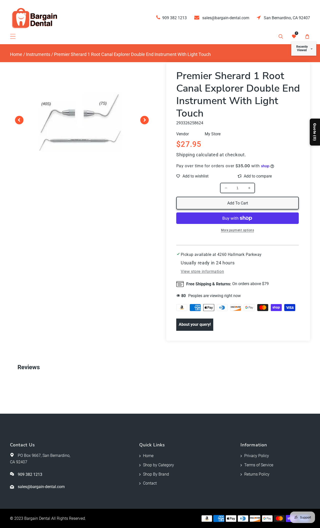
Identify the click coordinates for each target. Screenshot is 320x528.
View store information (202, 271)
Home (16, 54)
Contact (150, 483)
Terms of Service (258, 465)
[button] (13, 36)
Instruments (38, 54)
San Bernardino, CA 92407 (286, 17)
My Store (212, 134)
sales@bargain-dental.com (225, 17)
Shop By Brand (156, 474)
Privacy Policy (256, 455)
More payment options (237, 230)
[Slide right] (144, 120)
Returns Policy (257, 474)
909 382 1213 (174, 17)
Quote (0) (315, 132)
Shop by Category (158, 465)
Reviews (29, 367)
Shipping (185, 154)
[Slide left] (19, 120)
